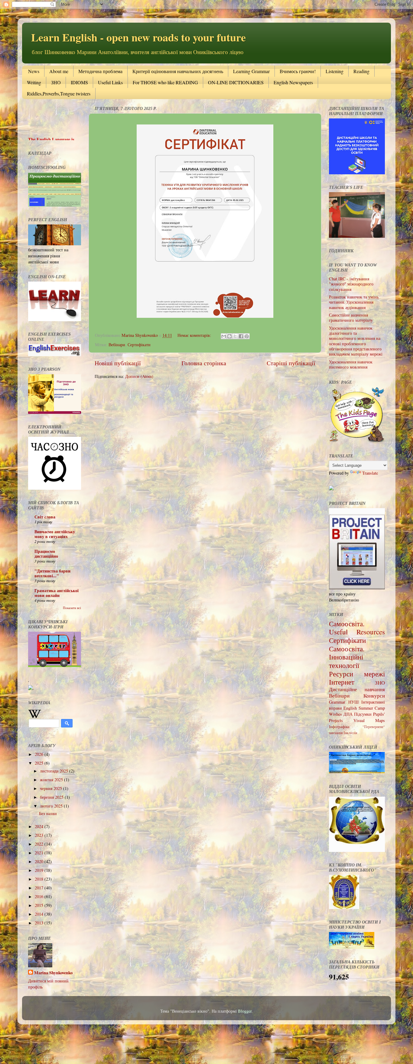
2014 (39, 914)
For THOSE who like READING (165, 82)
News (33, 71)
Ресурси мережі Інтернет (357, 678)
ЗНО (56, 82)
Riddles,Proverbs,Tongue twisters (58, 93)
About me (58, 71)
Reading (361, 71)
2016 (39, 896)
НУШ (353, 702)
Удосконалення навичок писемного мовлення (350, 364)
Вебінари (117, 344)
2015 (39, 905)
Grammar (337, 702)
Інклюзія (350, 732)
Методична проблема (100, 71)
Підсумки (363, 714)
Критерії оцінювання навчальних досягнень (177, 71)
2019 (39, 870)
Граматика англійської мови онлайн (56, 592)
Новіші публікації (118, 363)
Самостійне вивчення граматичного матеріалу (351, 317)
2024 (39, 826)
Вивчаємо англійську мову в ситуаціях (54, 534)
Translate (370, 473)
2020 (39, 861)
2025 (39, 763)
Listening (334, 71)
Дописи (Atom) (139, 376)
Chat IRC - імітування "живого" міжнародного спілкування (351, 284)
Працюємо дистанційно (46, 553)
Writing (34, 82)
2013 (39, 923)
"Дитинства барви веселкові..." (52, 573)
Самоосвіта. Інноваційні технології (347, 657)
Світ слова (44, 517)
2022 (39, 844)
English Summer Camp (364, 708)
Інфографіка (339, 726)
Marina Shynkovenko (53, 973)
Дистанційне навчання (357, 689)
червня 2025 (51, 788)
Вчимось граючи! (298, 71)
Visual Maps (369, 720)
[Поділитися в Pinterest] (247, 336)
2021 (39, 853)
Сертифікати (139, 344)
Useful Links (110, 82)
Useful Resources (357, 631)
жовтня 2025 (52, 779)
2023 (39, 835)
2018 (39, 879)
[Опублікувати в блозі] (229, 336)
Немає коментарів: (194, 335)
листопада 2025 (54, 771)
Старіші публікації (291, 363)
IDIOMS (79, 82)
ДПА (348, 714)
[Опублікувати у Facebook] (241, 336)
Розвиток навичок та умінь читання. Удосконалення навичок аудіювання (354, 302)
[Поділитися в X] (235, 336)
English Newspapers (293, 82)
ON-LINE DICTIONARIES (236, 82)
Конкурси (374, 695)
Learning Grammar (251, 71)
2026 (39, 754)
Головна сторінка (203, 363)
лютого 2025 (52, 806)
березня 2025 (52, 797)
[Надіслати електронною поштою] (224, 336)
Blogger (245, 1011)
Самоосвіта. (347, 623)
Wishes (335, 714)
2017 (39, 888)
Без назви (48, 813)
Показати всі (72, 608)
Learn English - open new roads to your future (138, 37)
